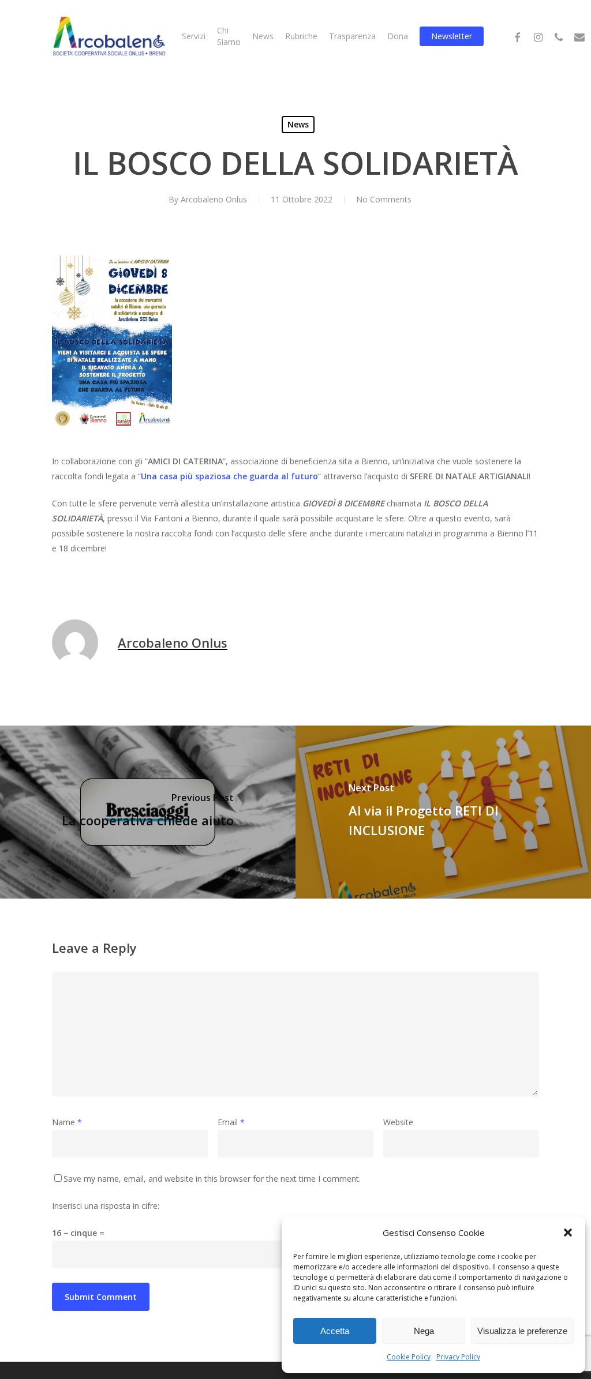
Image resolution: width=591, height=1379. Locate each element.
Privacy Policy (458, 1357)
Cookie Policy (409, 1357)
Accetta (334, 1331)
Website (398, 1122)
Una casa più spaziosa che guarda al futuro (229, 476)
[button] (568, 1232)
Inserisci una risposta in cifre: (105, 1205)
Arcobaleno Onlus (214, 199)
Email (231, 1122)
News (298, 124)
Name (67, 1122)
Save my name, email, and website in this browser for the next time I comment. (212, 1178)
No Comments (384, 199)
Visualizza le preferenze (522, 1331)
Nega (424, 1331)
